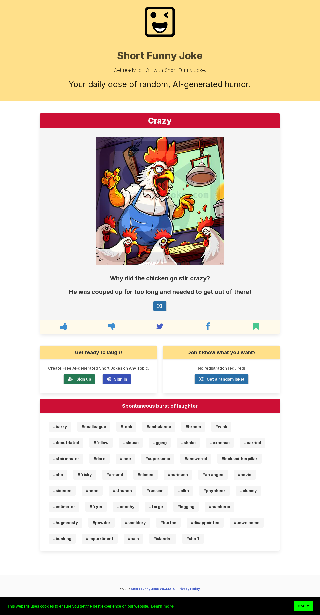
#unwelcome (247, 522)
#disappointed (205, 522)
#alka (183, 490)
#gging (160, 442)
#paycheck (215, 490)
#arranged (213, 474)
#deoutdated (66, 442)
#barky (60, 426)
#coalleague (94, 426)
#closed (146, 474)
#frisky (85, 474)
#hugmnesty (65, 522)
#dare (100, 458)
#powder (101, 522)
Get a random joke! (225, 379)
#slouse (131, 442)
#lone (125, 458)
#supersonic (158, 458)
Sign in (120, 379)
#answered (196, 458)
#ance (92, 490)
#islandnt (163, 538)
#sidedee (62, 490)
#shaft (193, 538)
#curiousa (178, 474)
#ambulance (159, 426)
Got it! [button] (304, 606)
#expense (220, 442)
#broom (193, 426)
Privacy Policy (189, 589)
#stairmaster (66, 458)
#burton (168, 522)
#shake (188, 442)
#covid (245, 474)
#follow (101, 442)
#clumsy (248, 490)
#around (114, 474)
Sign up (83, 379)
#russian (155, 490)
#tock (126, 426)
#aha (58, 474)
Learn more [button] (162, 606)
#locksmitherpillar (240, 458)
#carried (252, 442)
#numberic (219, 506)
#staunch (122, 490)
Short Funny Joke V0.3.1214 (153, 589)
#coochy (126, 506)
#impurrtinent (100, 538)
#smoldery (135, 522)
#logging (186, 506)
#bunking (62, 538)
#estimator (64, 506)
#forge (156, 506)
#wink (221, 426)
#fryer (96, 506)
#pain (133, 538)
